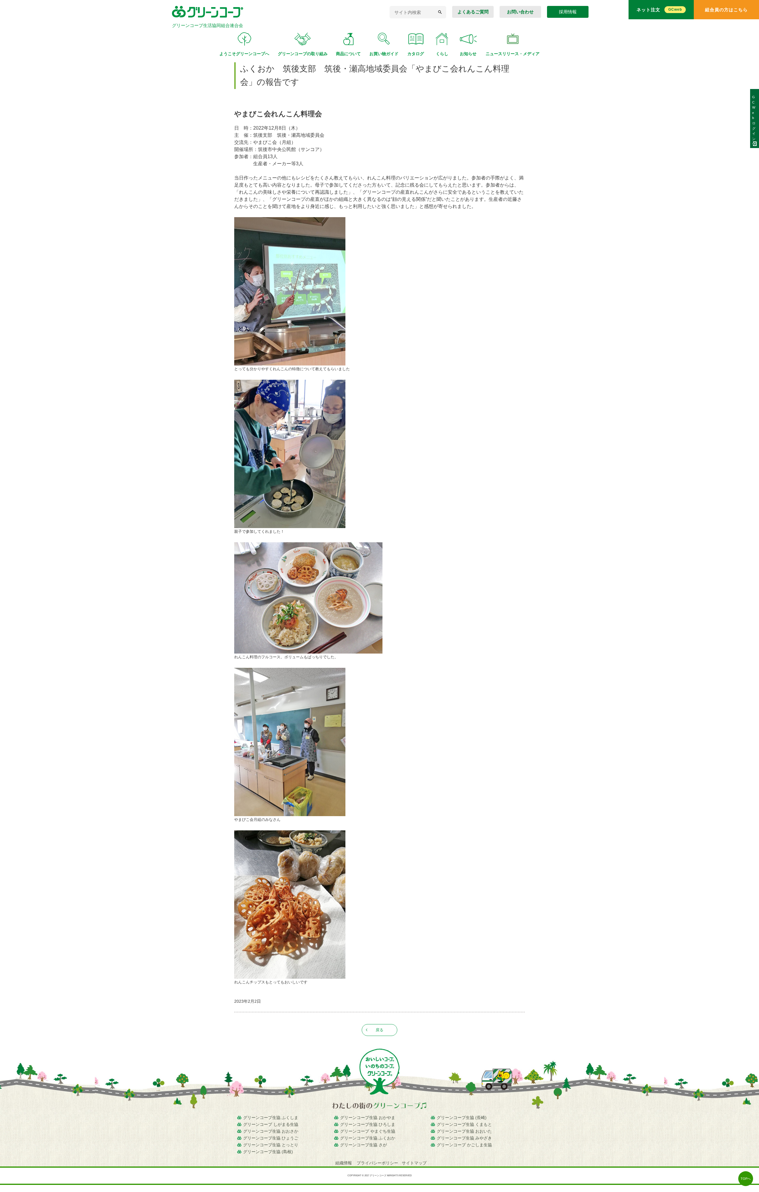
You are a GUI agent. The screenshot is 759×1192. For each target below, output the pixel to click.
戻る (379, 1030)
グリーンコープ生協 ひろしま (367, 1124)
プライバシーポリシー (377, 1163)
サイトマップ (414, 1163)
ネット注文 (659, 9)
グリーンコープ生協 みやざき (464, 1138)
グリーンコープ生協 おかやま (367, 1117)
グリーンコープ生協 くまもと (464, 1124)
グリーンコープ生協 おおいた (464, 1131)
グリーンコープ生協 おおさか (270, 1131)
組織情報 (344, 1163)
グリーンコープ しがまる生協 (270, 1124)
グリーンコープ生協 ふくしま (270, 1117)
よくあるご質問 (473, 11)
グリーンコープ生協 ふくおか (367, 1138)
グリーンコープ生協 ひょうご (270, 1138)
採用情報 (568, 11)
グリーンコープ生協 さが (363, 1144)
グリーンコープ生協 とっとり (270, 1144)
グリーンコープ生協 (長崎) (462, 1117)
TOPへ (746, 1178)
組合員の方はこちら (726, 9)
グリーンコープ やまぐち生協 (367, 1131)
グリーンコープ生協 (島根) (268, 1151)
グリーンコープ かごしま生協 (464, 1144)
